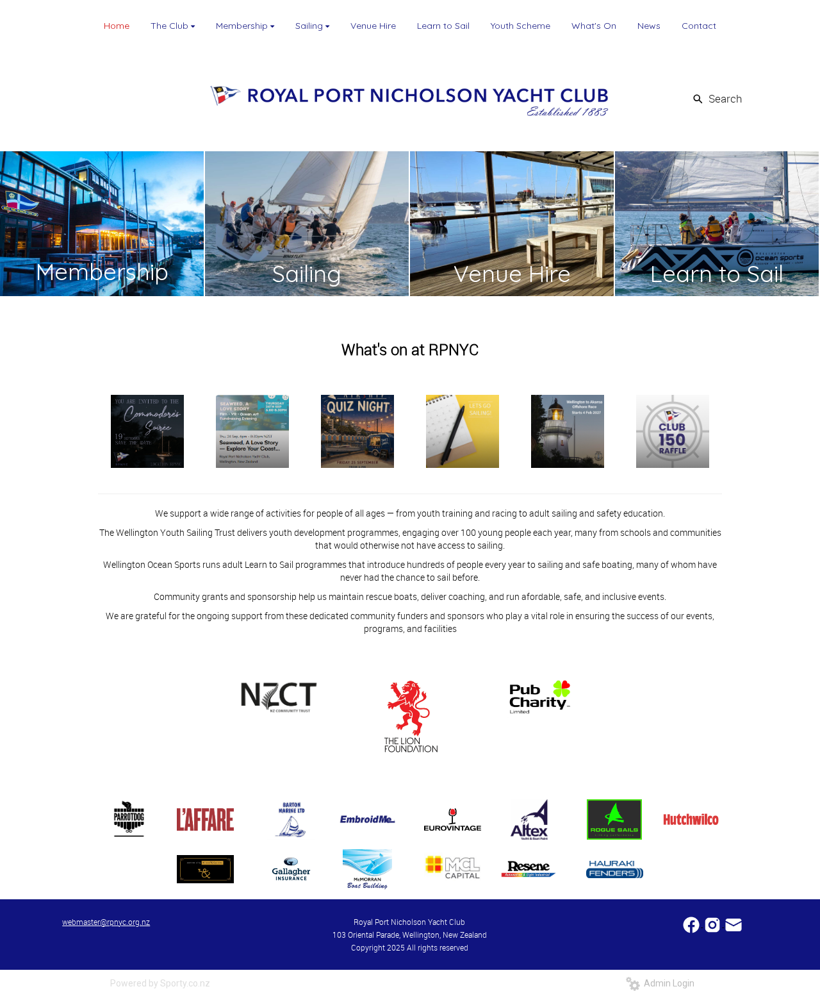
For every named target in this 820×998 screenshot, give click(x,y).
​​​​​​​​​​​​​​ (692, 923)
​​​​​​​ (733, 923)
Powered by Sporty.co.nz (160, 983)
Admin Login (667, 983)
